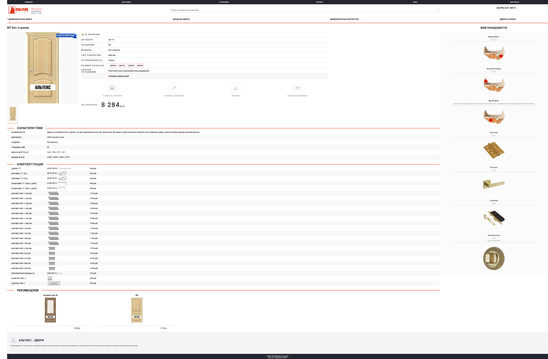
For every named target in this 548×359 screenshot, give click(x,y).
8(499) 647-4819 (506, 7)
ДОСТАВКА (126, 2)
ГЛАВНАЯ (29, 2)
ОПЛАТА (319, 2)
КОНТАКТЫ (514, 2)
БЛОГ (415, 2)
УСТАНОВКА (224, 2)
